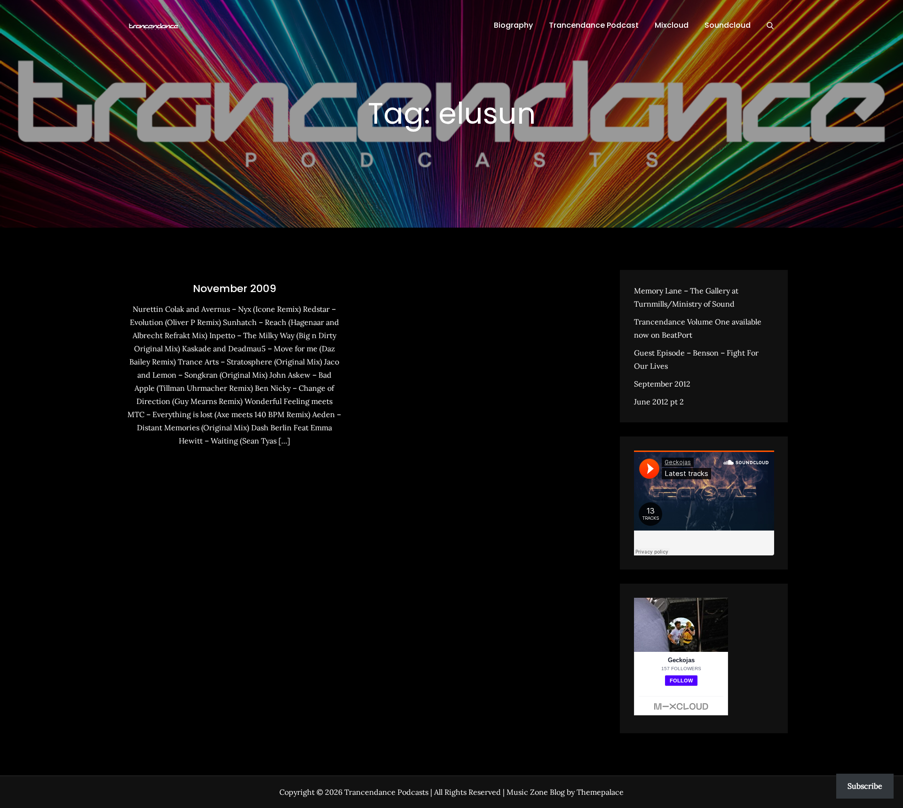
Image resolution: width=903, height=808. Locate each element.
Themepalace (600, 792)
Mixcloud (672, 25)
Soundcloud (728, 25)
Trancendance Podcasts (386, 792)
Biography (513, 25)
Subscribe (865, 786)
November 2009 (234, 288)
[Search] (770, 25)
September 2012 (662, 383)
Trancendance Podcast (594, 25)
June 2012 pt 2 (659, 401)
